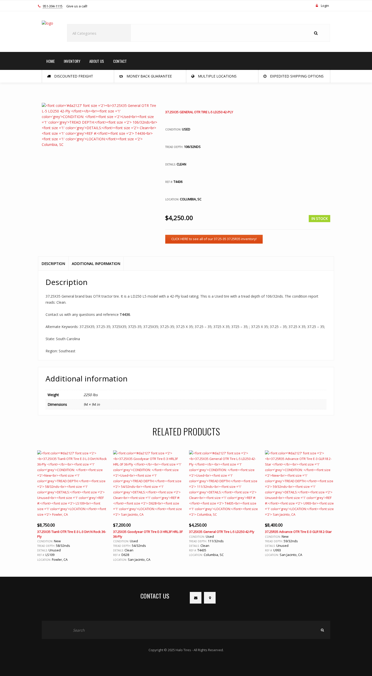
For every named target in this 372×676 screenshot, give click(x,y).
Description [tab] (53, 263)
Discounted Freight (73, 76)
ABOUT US (96, 61)
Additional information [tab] (96, 263)
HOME (50, 61)
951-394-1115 (53, 6)
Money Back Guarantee (149, 76)
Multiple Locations (217, 76)
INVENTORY (72, 61)
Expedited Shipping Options (296, 76)
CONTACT (120, 61)
